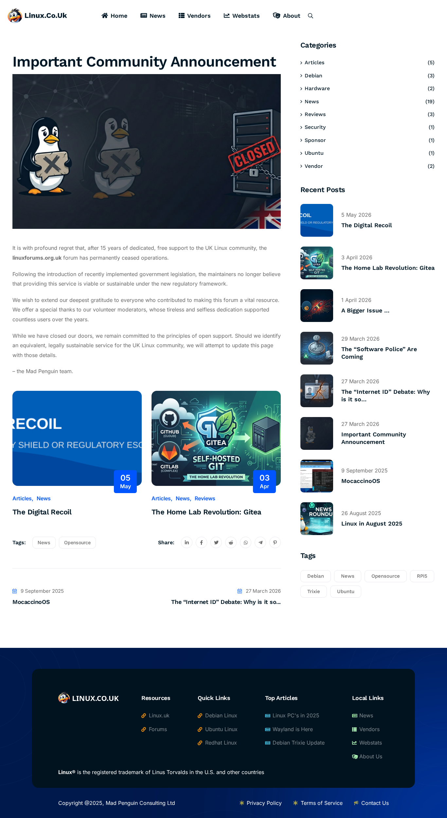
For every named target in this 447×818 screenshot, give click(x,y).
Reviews (205, 498)
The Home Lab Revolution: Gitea (206, 512)
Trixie (313, 591)
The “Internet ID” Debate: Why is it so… (385, 395)
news (44, 542)
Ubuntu (314, 153)
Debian (313, 75)
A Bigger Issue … (365, 310)
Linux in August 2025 (371, 523)
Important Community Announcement (373, 438)
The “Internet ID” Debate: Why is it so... (226, 601)
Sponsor (315, 140)
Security (315, 127)
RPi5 (422, 576)
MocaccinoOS (31, 601)
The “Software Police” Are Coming (379, 353)
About (291, 15)
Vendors (199, 15)
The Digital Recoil (41, 512)
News (158, 15)
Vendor (314, 166)
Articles (22, 498)
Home (119, 15)
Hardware (317, 88)
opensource (77, 542)
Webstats (246, 15)
